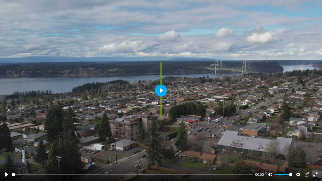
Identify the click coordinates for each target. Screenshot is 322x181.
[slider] (132, 174)
